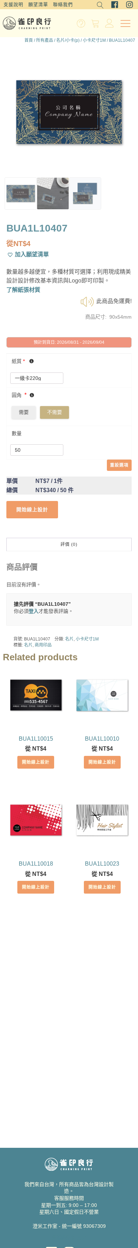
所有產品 (44, 40)
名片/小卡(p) (68, 40)
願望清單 (38, 4)
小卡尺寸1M (94, 40)
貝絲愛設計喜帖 (69, 1237)
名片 (69, 639)
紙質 (18, 361)
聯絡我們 (63, 4)
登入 (34, 611)
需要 (24, 412)
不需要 (54, 412)
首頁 (28, 40)
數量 (17, 433)
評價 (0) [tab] (69, 544)
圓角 (17, 395)
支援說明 (13, 4)
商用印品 (43, 645)
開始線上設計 (36, 762)
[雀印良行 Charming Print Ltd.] (27, 23)
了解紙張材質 (23, 290)
